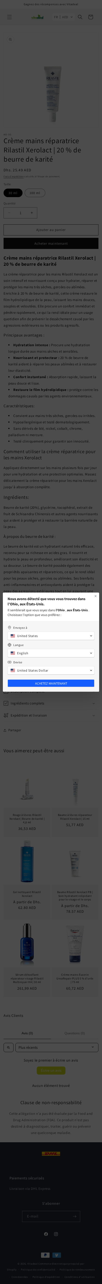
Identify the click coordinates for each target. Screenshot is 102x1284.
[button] (51, 636)
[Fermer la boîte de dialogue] (95, 596)
